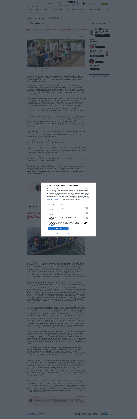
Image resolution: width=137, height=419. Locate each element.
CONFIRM (58, 228)
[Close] (93, 185)
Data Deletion (60, 233)
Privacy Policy (76, 233)
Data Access (68, 233)
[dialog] (68, 209)
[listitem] (68, 205)
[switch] (86, 208)
